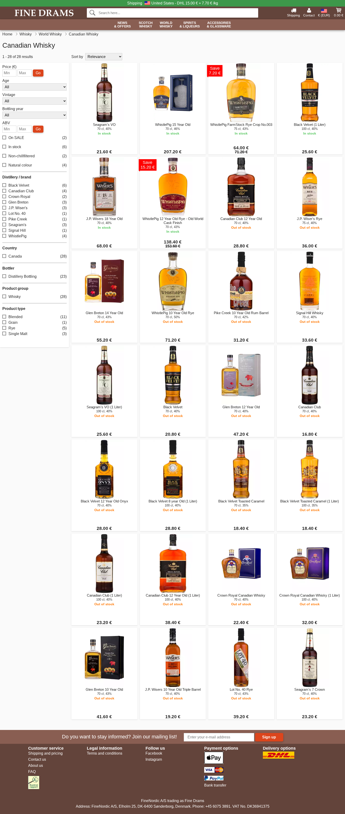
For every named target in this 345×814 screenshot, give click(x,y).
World (166, 24)
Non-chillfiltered (37, 156)
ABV (6, 123)
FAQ (32, 772)
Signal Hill (37, 230)
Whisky (37, 297)
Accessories (219, 24)
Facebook (154, 753)
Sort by (77, 57)
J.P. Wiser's (37, 208)
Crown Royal (37, 197)
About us (35, 766)
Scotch (146, 24)
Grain (37, 322)
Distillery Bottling (37, 276)
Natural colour (37, 165)
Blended (37, 317)
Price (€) (9, 67)
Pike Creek (37, 219)
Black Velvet (37, 185)
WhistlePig (37, 236)
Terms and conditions (104, 753)
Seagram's (37, 225)
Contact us (37, 759)
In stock (37, 147)
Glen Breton (37, 202)
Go (38, 73)
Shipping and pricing (45, 753)
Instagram (154, 759)
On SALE (37, 138)
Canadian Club (37, 191)
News (122, 24)
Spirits (190, 24)
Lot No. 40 (37, 214)
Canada (37, 256)
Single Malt (37, 334)
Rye (37, 328)
